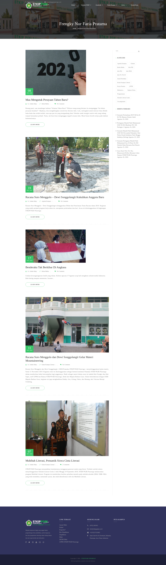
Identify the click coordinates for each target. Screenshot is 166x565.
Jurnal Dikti (63, 525)
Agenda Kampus (46, 201)
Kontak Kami (134, 5)
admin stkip (33, 104)
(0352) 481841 (94, 525)
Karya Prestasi (121, 86)
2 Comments (65, 464)
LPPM (131, 86)
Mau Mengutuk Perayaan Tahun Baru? (47, 99)
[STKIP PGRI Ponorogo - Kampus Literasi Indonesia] (38, 5)
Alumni (133, 63)
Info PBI (130, 67)
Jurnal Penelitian (121, 78)
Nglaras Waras (131, 90)
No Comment (60, 104)
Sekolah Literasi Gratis (123, 97)
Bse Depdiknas (64, 532)
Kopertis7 (62, 530)
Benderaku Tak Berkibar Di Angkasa (46, 267)
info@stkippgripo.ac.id (96, 529)
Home (73, 5)
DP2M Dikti (63, 539)
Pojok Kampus (111, 5)
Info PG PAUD (121, 75)
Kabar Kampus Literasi (48, 364)
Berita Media (45, 104)
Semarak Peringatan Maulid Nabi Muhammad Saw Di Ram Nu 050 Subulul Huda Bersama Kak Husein (128, 143)
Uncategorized (121, 101)
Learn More (35, 124)
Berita (123, 5)
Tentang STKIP (85, 5)
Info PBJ (119, 71)
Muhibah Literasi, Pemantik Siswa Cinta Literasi (53, 460)
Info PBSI (129, 71)
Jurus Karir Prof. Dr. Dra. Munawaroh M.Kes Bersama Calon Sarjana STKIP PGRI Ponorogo (128, 153)
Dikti (61, 537)
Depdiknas (62, 534)
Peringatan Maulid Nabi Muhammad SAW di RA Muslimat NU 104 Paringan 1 (128, 125)
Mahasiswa (120, 90)
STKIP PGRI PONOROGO (88, 558)
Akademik (98, 5)
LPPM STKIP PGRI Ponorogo (69, 542)
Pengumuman (121, 94)
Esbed (61, 527)
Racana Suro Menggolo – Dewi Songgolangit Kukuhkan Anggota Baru (65, 197)
